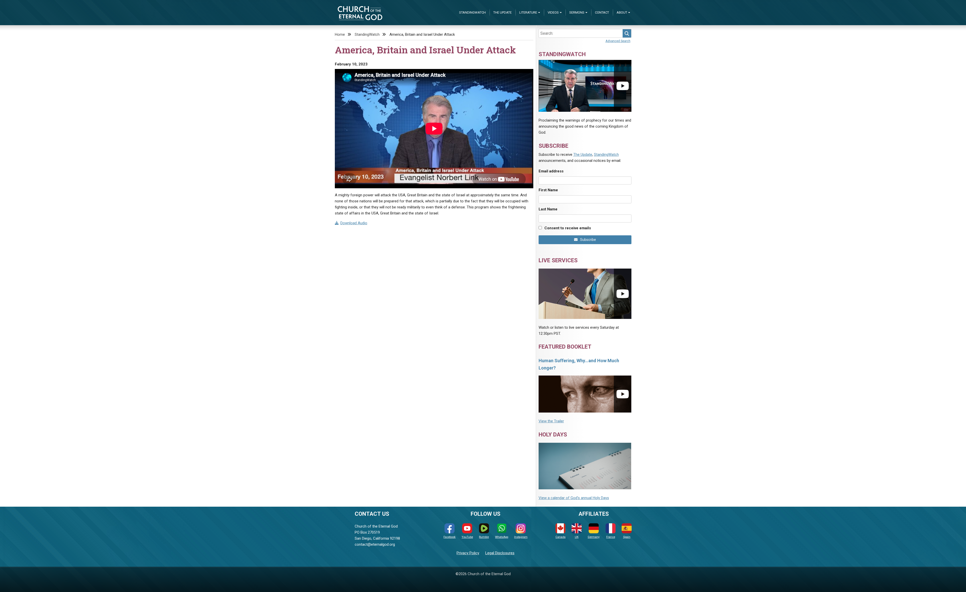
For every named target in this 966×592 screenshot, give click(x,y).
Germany (593, 537)
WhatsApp (501, 537)
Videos (553, 12)
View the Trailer (551, 421)
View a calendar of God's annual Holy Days (574, 498)
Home (340, 34)
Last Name (548, 209)
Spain (626, 537)
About (622, 12)
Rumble (484, 537)
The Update (502, 12)
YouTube (467, 537)
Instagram (521, 537)
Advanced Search (618, 41)
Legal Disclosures (499, 553)
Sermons (576, 12)
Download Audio (353, 223)
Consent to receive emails (567, 228)
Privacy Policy (468, 553)
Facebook (450, 537)
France (610, 537)
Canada (560, 537)
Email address (551, 171)
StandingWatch (472, 12)
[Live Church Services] (585, 294)
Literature (528, 12)
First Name (548, 190)
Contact (602, 12)
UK (577, 537)
